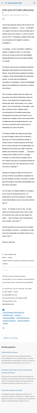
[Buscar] (34, 3)
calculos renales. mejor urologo (13, 312)
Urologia (18, 315)
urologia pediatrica (23, 318)
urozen (5, 323)
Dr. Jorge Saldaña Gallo (13, 3)
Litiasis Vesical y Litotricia (9, 352)
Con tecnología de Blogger (20, 410)
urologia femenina (8, 318)
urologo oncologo (9, 321)
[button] (3, 19)
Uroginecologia (8, 315)
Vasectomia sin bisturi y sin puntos (12, 390)
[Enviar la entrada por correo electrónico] (3, 310)
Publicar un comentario (10, 338)
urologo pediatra (23, 321)
